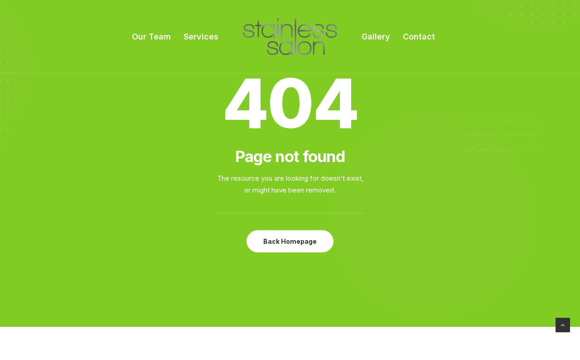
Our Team (151, 36)
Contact (419, 36)
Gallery (376, 36)
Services (201, 36)
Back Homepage (290, 241)
